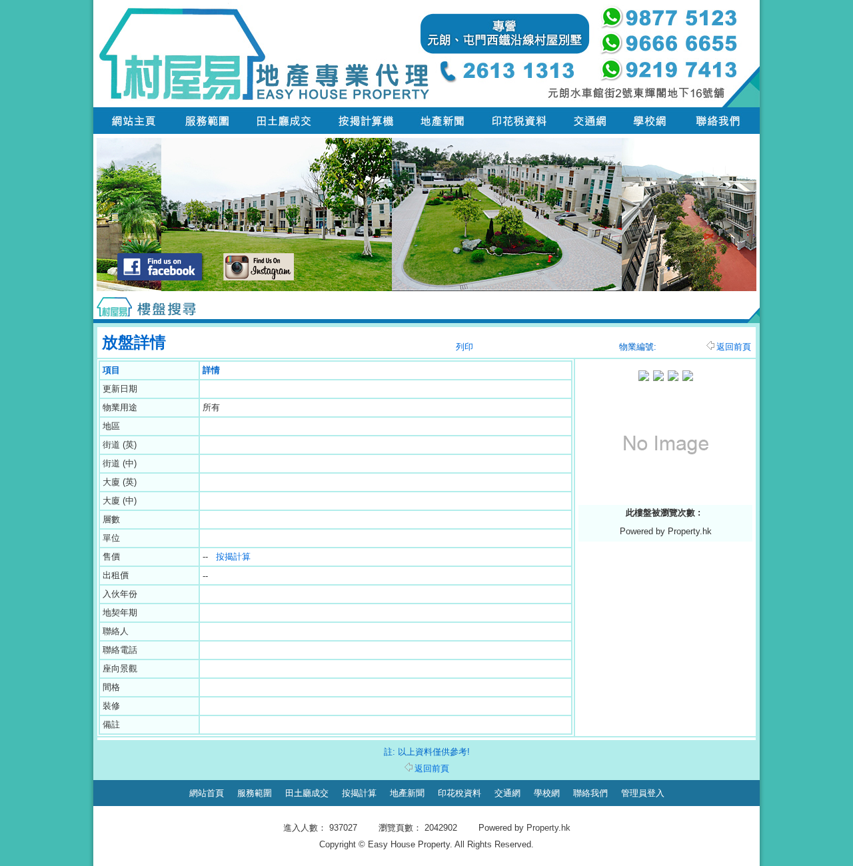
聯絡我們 (590, 793)
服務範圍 (254, 793)
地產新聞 (407, 793)
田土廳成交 (307, 793)
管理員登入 (642, 793)
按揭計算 (233, 557)
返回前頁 (733, 347)
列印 (464, 347)
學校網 (547, 793)
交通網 (507, 793)
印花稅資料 (459, 793)
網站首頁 (206, 793)
